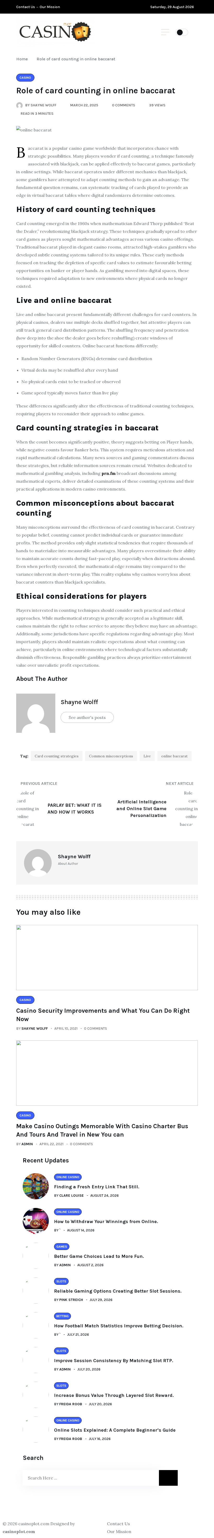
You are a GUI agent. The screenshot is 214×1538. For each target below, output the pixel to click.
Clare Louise (71, 1195)
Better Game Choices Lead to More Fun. (99, 1256)
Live (147, 756)
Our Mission (50, 7)
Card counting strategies (57, 756)
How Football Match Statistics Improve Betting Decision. (118, 1326)
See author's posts (87, 717)
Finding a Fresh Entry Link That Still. (96, 1187)
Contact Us (25, 7)
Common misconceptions (111, 756)
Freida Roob (70, 1404)
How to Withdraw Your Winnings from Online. (106, 1221)
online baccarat (174, 756)
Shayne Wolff (79, 702)
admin (27, 1144)
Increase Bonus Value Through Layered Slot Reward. (114, 1395)
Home (23, 58)
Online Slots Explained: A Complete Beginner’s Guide (115, 1430)
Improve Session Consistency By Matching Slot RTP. (113, 1360)
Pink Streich (71, 1300)
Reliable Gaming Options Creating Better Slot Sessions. (117, 1291)
